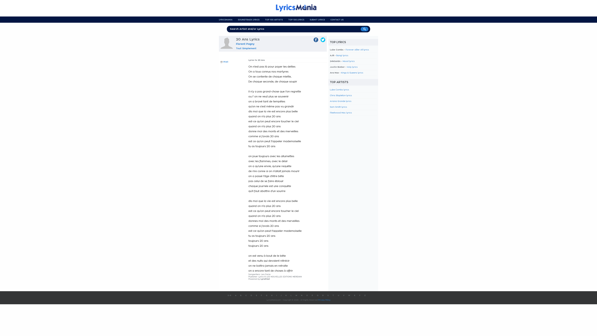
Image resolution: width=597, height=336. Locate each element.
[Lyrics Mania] (298, 8)
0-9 (229, 295)
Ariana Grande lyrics (340, 101)
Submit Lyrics (317, 20)
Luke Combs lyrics (339, 90)
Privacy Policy (324, 300)
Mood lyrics (349, 61)
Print (225, 62)
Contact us (337, 20)
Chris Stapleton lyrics (341, 96)
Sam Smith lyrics (338, 107)
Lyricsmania (225, 20)
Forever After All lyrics (357, 50)
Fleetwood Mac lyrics (341, 113)
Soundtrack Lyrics (248, 20)
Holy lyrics (352, 67)
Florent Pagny (245, 44)
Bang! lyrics (342, 56)
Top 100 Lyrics (296, 20)
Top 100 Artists (274, 20)
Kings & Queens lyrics (352, 73)
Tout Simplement (246, 48)
